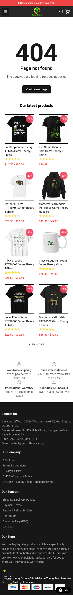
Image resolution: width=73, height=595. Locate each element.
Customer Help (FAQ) (15, 521)
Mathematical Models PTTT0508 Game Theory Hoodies (53, 207)
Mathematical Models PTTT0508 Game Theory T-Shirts (53, 321)
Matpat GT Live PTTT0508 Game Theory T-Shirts (19, 207)
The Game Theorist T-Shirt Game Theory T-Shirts (51, 151)
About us (8, 460)
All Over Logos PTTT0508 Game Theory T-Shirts (19, 264)
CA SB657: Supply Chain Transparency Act (28, 481)
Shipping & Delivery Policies (19, 499)
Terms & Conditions (14, 465)
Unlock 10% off (7, 578)
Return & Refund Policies (17, 510)
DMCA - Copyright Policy (17, 476)
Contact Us (9, 515)
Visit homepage (36, 89)
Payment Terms (12, 505)
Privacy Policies (12, 470)
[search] (61, 11)
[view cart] (67, 11)
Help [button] (66, 590)
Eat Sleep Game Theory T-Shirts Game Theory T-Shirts (19, 151)
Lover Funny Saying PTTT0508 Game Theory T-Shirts (19, 321)
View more (36, 344)
